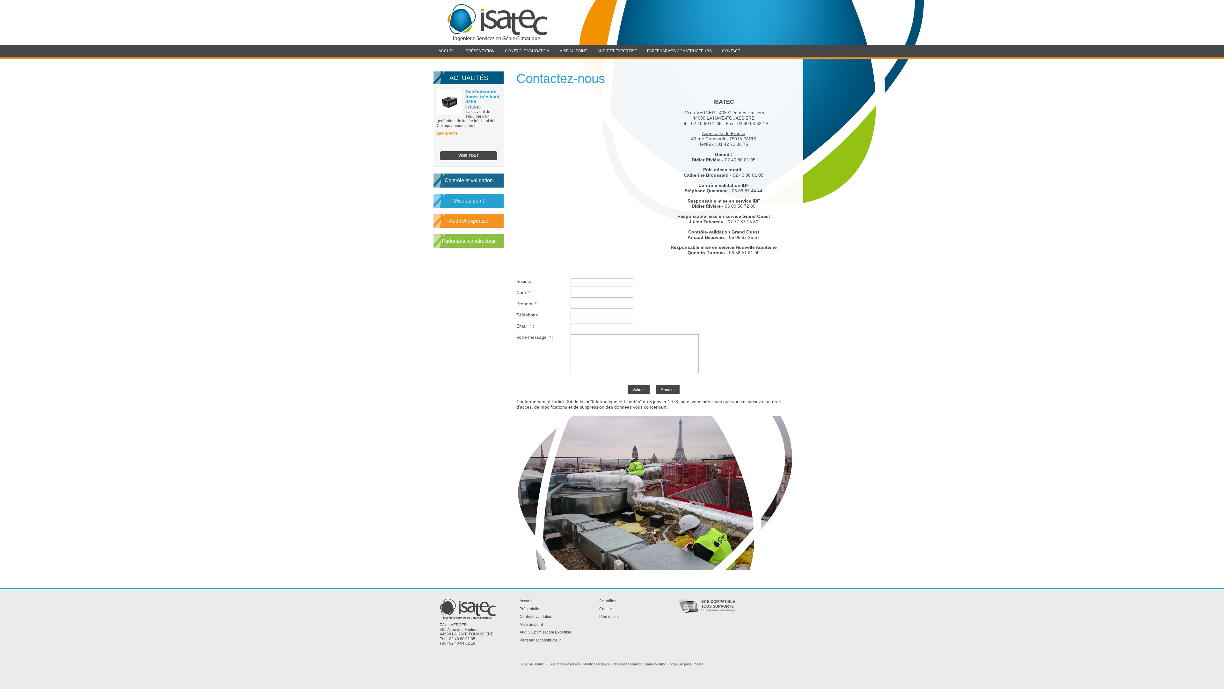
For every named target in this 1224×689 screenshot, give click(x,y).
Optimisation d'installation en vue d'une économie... (476, 103)
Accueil (526, 601)
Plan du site (609, 616)
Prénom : (527, 303)
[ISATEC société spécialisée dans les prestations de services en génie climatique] (497, 22)
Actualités (607, 601)
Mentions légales (596, 664)
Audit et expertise (468, 221)
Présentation (531, 609)
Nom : (524, 292)
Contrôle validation (536, 616)
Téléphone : (528, 314)
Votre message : (534, 337)
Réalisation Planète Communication (639, 664)
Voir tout (468, 155)
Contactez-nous (560, 78)
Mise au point (469, 201)
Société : (525, 281)
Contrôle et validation (469, 180)
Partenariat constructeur (469, 241)
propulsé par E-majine (686, 664)
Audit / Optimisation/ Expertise (545, 632)
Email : (525, 325)
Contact (606, 609)
